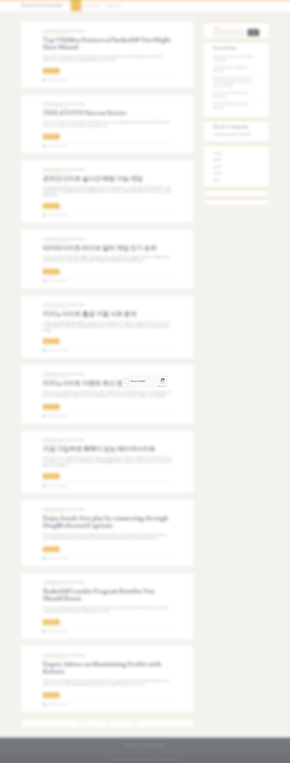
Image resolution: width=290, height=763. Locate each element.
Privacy (159, 386)
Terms (164, 386)
